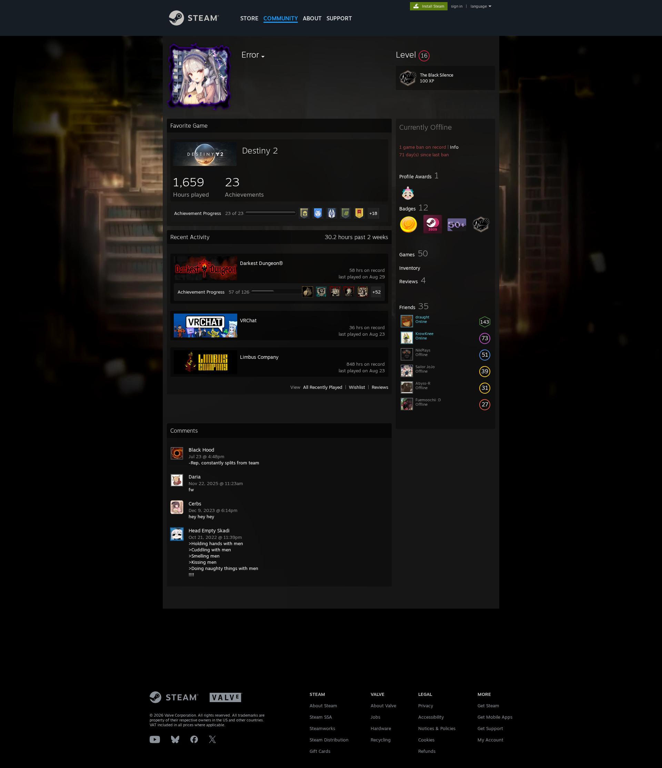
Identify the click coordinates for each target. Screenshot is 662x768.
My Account (490, 739)
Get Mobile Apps (495, 717)
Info (454, 147)
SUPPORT (339, 18)
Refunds (426, 751)
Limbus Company (259, 357)
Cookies (426, 739)
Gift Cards (320, 751)
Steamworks (322, 728)
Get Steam (488, 705)
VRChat (248, 320)
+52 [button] (376, 292)
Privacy (425, 705)
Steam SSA (321, 717)
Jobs (375, 717)
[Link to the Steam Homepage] (194, 24)
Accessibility (431, 717)
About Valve (383, 705)
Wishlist (357, 387)
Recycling (381, 739)
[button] (445, 54)
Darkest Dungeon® (261, 263)
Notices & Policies (436, 728)
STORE (249, 18)
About (312, 18)
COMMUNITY (280, 18)
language (479, 6)
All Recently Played (322, 387)
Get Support (490, 728)
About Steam (323, 705)
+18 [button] (373, 213)
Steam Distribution (329, 739)
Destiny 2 (260, 150)
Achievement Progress (197, 213)
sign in (456, 6)
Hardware (381, 728)
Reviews (380, 387)
